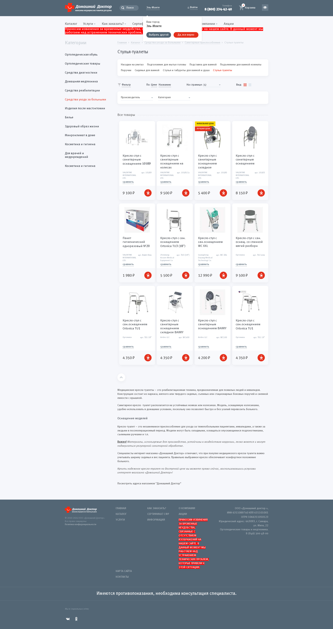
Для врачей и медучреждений (76, 155)
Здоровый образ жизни (82, 126)
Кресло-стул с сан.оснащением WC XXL (210, 242)
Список (249, 84)
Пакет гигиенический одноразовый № (136, 242)
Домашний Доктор (88, 7)
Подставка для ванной (203, 64)
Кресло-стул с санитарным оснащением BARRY (212, 324)
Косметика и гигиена (80, 144)
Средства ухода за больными (85, 99)
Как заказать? (156, 508)
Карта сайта (124, 571)
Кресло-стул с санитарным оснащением (137, 159)
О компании (187, 508)
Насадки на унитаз (132, 64)
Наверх (121, 377)
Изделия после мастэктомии (85, 108)
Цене (154, 84)
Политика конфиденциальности (80, 524)
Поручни (126, 70)
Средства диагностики (81, 72)
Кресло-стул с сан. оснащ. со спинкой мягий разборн (249, 242)
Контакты (122, 577)
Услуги (120, 519)
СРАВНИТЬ (128, 182)
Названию (165, 84)
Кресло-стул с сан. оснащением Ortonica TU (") (173, 242)
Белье (69, 117)
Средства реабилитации (82, 90)
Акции (229, 24)
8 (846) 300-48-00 (257, 533)
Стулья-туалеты (222, 70)
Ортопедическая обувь (81, 54)
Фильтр (126, 84)
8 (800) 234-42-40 (218, 9)
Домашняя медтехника (81, 81)
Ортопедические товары (82, 63)
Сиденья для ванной (147, 70)
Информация (156, 519)
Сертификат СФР (158, 514)
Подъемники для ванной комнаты (240, 64)
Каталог (71, 24)
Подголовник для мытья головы (166, 64)
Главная (121, 508)
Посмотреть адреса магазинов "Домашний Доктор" (149, 483)
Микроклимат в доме (80, 135)
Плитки (245, 84)
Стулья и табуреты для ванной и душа (186, 70)
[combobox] (212, 85)
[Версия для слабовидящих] (265, 7)
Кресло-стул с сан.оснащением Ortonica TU (135, 324)
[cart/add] (148, 193)
